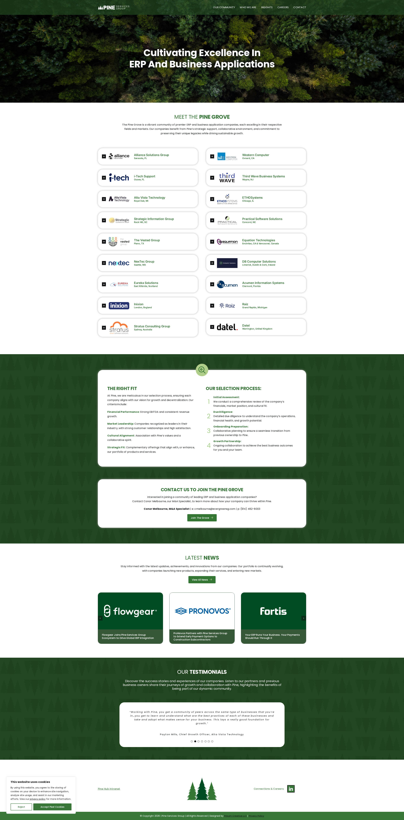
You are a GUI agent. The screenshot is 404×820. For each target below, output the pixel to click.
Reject (21, 806)
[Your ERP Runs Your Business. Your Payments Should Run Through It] (273, 594)
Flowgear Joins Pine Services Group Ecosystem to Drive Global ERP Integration (128, 636)
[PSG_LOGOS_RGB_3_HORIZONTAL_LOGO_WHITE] (113, 7)
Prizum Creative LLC (235, 812)
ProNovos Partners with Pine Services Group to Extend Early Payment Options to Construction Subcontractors (200, 636)
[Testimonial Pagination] (192, 738)
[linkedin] (291, 785)
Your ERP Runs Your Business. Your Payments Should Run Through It (272, 636)
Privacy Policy (256, 812)
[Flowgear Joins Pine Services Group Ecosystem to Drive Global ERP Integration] (130, 594)
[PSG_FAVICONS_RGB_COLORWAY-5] (202, 766)
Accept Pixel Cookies (52, 806)
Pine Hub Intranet (109, 785)
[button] (135, 156)
